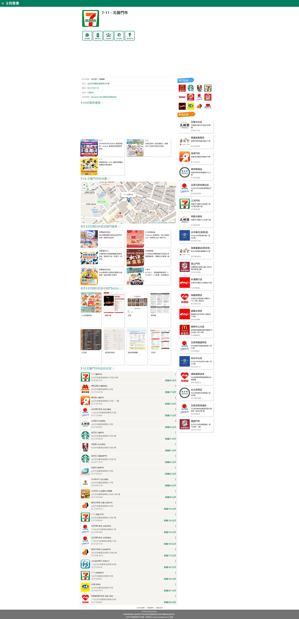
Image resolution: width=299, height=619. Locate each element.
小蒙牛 (147, 270)
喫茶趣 (153, 316)
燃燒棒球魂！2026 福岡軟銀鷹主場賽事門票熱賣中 (111, 163)
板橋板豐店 (196, 295)
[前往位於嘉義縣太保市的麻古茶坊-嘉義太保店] (184, 319)
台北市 (94, 79)
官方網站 (119, 38)
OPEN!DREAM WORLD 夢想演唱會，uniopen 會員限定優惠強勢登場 (110, 146)
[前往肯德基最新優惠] (199, 91)
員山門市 (195, 263)
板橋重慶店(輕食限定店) (203, 248)
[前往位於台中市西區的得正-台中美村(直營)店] (184, 240)
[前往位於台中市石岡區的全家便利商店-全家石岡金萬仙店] (184, 193)
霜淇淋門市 (130, 38)
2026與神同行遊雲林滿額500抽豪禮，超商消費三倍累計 (110, 274)
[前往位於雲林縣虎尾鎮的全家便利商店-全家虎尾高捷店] (184, 413)
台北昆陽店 (196, 389)
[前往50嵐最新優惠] (190, 109)
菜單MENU (98, 38)
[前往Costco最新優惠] (182, 100)
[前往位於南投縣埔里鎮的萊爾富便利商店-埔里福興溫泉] (184, 382)
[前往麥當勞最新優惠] (182, 91)
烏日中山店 (196, 358)
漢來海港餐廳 (133, 353)
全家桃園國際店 (198, 342)
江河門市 (195, 200)
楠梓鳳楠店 (196, 169)
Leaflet (152, 223)
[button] (128, 200)
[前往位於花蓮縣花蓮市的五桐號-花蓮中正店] (184, 130)
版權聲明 (150, 608)
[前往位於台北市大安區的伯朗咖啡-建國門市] (184, 429)
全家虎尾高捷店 (198, 405)
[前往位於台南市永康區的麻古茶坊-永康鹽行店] (184, 287)
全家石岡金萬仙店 (200, 185)
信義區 (102, 79)
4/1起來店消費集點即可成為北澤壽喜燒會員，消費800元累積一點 (157, 255)
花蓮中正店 (196, 122)
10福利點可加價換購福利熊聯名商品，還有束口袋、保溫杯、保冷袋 (110, 256)
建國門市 (195, 421)
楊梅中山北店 (197, 326)
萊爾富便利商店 (104, 232)
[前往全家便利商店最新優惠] (199, 100)
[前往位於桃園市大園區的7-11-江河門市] (184, 208)
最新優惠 (87, 38)
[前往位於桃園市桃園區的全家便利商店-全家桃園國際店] (184, 350)
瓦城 (129, 316)
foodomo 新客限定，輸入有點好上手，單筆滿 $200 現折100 (157, 236)
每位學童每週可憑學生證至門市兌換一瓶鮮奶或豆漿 (110, 236)
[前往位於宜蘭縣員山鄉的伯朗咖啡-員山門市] (184, 271)
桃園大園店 (196, 216)
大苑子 (153, 353)
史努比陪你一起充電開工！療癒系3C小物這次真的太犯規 (156, 145)
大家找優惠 (140, 608)
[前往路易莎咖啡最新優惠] (199, 109)
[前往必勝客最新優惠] (208, 100)
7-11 (100, 141)
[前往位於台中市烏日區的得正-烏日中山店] (184, 366)
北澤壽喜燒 (149, 251)
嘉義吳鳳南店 (197, 137)
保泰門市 (195, 153)
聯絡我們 (159, 608)
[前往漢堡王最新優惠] (190, 100)
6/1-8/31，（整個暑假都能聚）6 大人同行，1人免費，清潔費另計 (157, 274)
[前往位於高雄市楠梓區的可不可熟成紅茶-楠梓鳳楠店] (184, 177)
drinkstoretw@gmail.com (160, 617)
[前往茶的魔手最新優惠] (182, 109)
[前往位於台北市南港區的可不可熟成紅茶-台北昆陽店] (184, 397)
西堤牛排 (108, 316)
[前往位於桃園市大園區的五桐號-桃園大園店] (184, 224)
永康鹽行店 (196, 279)
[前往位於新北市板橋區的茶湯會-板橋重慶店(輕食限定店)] (184, 256)
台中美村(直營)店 (199, 232)
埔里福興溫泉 (197, 374)
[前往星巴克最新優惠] (190, 91)
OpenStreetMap (163, 223)
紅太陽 (84, 353)
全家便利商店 (110, 353)
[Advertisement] (128, 60)
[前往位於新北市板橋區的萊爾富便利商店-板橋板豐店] (184, 303)
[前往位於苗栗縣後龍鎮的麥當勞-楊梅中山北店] (184, 334)
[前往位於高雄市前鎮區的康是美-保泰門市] (184, 161)
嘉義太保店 (196, 311)
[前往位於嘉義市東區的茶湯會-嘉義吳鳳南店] (184, 145)
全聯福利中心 (104, 251)
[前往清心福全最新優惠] (208, 109)
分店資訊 (108, 38)
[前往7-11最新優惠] (208, 91)
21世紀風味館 (150, 232)
